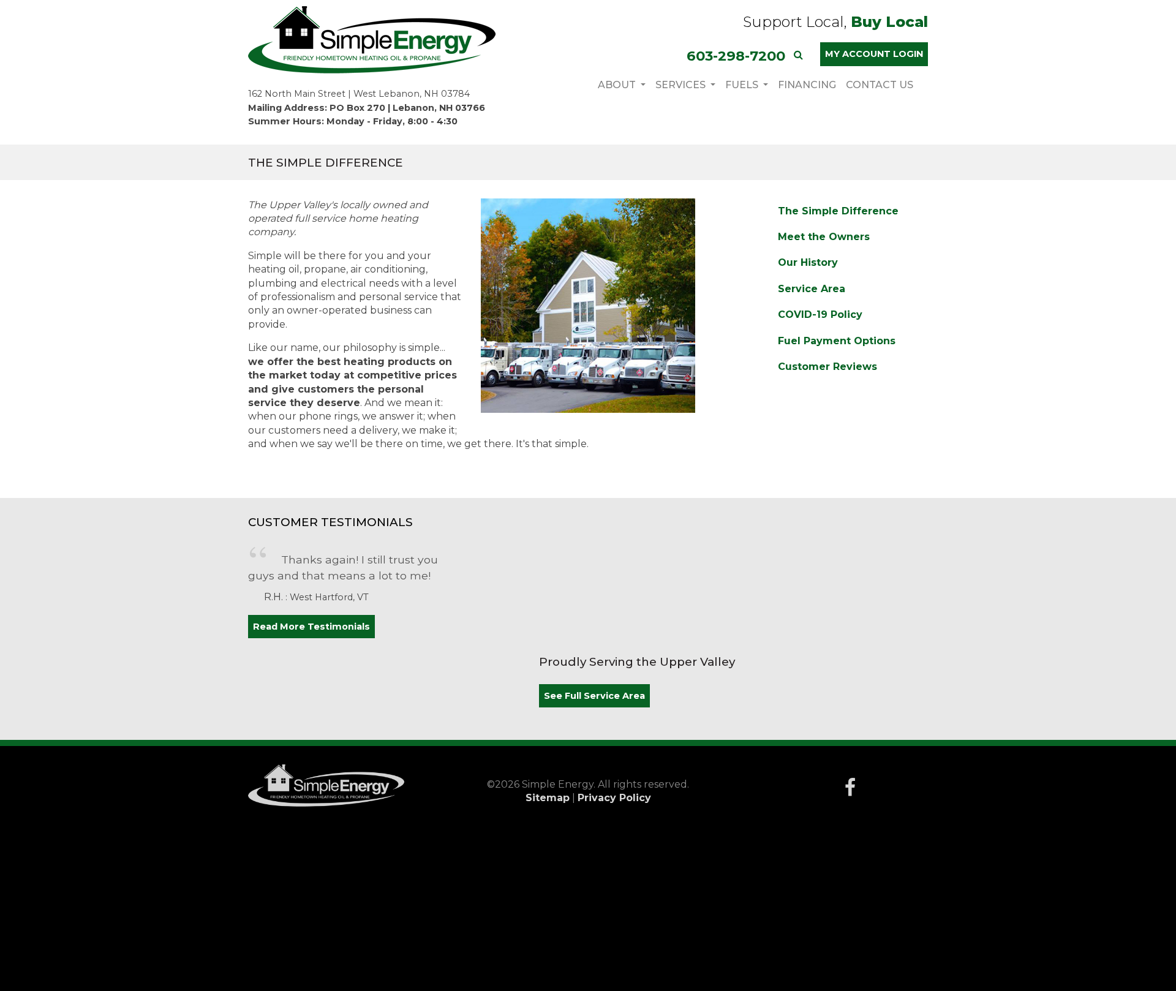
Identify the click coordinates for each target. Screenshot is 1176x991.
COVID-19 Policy (820, 314)
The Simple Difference (838, 211)
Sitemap (548, 798)
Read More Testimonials (311, 626)
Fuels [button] (743, 85)
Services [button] (681, 85)
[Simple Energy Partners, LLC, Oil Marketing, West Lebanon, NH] (850, 560)
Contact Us (879, 85)
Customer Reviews (827, 366)
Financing (807, 85)
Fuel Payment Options (836, 341)
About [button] (618, 85)
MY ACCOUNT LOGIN (874, 53)
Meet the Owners (824, 237)
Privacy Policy (614, 798)
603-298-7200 (736, 55)
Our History (808, 262)
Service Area (811, 289)
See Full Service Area (594, 695)
